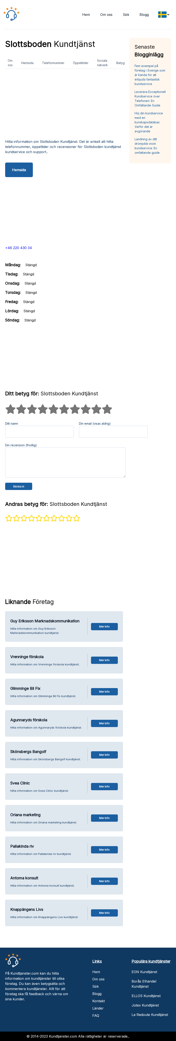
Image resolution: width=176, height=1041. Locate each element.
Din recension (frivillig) (21, 445)
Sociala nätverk (102, 63)
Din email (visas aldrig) (95, 423)
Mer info (104, 626)
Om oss (106, 14)
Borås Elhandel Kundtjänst (144, 984)
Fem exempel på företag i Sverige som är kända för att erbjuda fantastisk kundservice (150, 75)
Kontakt (98, 1001)
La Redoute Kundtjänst (150, 1015)
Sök (126, 14)
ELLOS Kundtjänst (146, 996)
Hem (86, 14)
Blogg (144, 14)
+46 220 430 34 (18, 248)
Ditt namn (11, 423)
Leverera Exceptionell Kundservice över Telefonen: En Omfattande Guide (150, 98)
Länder (98, 1008)
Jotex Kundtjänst (145, 1005)
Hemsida (27, 63)
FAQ (95, 1015)
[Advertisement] (64, 106)
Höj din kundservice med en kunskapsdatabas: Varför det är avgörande (149, 122)
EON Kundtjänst (144, 972)
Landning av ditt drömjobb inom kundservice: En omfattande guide (147, 145)
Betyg (120, 63)
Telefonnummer (53, 63)
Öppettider (80, 63)
